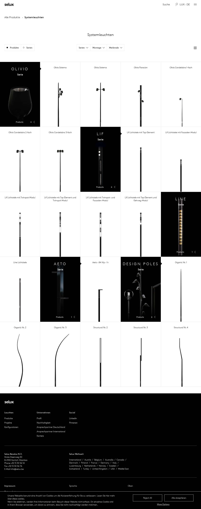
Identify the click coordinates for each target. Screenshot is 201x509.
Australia (109, 459)
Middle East (123, 468)
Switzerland (74, 468)
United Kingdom (99, 468)
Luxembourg (75, 465)
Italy (114, 462)
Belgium (98, 459)
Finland (84, 462)
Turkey (86, 468)
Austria (88, 459)
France (94, 462)
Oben (130, 486)
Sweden (112, 465)
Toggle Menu (20, 94)
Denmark (73, 462)
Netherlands (90, 465)
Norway (102, 465)
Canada (120, 459)
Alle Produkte (12, 17)
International (75, 459)
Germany (105, 462)
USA (113, 468)
